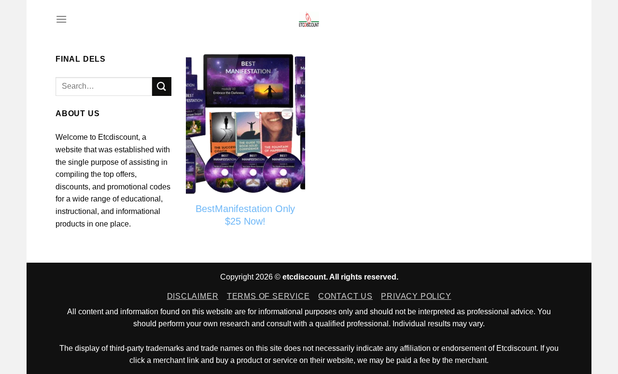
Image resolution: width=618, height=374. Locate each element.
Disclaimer (193, 296)
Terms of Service (268, 296)
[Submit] (161, 86)
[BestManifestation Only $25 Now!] (245, 124)
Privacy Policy (416, 296)
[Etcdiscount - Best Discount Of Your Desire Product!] (309, 19)
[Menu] (61, 19)
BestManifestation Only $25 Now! (245, 215)
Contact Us (345, 296)
